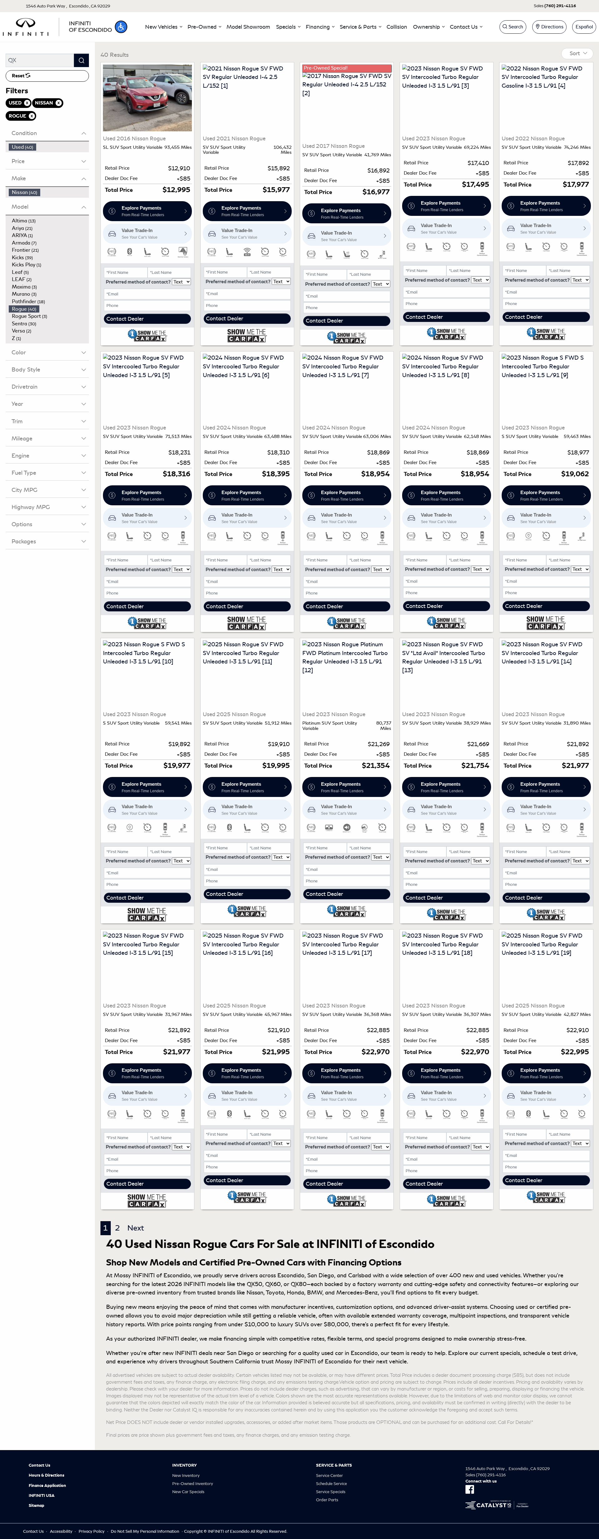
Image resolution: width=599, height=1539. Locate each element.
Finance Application (47, 1485)
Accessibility (61, 1531)
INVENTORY (184, 1465)
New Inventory (186, 1475)
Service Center (329, 1475)
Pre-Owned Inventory (192, 1483)
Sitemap (36, 1505)
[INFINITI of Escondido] (57, 25)
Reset (19, 76)
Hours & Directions (46, 1475)
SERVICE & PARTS (334, 1465)
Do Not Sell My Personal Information (145, 1531)
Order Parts (327, 1500)
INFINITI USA (42, 1495)
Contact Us (39, 1465)
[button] (121, 27)
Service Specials (330, 1491)
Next (135, 1228)
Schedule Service (331, 1483)
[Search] (81, 60)
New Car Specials (188, 1491)
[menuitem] (49, 147)
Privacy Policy (92, 1531)
